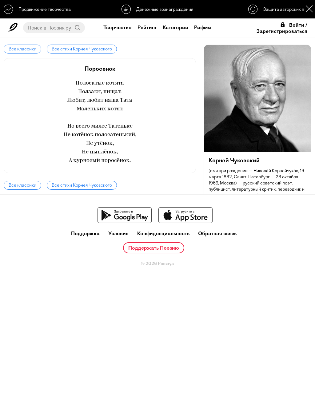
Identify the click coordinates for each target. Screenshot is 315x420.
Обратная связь (217, 233)
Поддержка (85, 233)
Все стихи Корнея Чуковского (82, 49)
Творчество (117, 27)
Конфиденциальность (163, 233)
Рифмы (202, 27)
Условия (118, 233)
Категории (175, 27)
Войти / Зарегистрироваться (281, 28)
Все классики (22, 49)
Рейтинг (147, 27)
